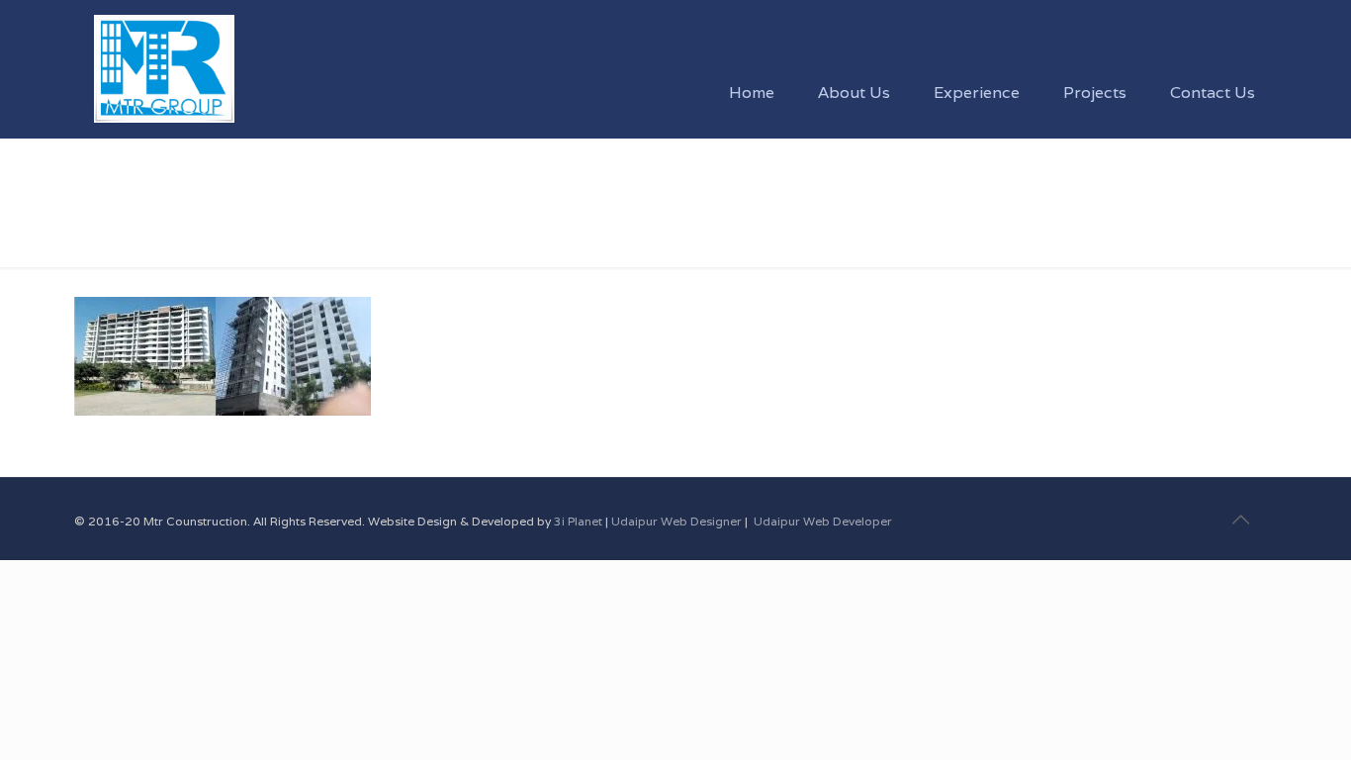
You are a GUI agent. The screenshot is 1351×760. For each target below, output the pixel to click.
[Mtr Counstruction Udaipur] (163, 44)
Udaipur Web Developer (823, 521)
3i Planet (579, 521)
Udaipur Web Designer (676, 521)
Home (95, 225)
